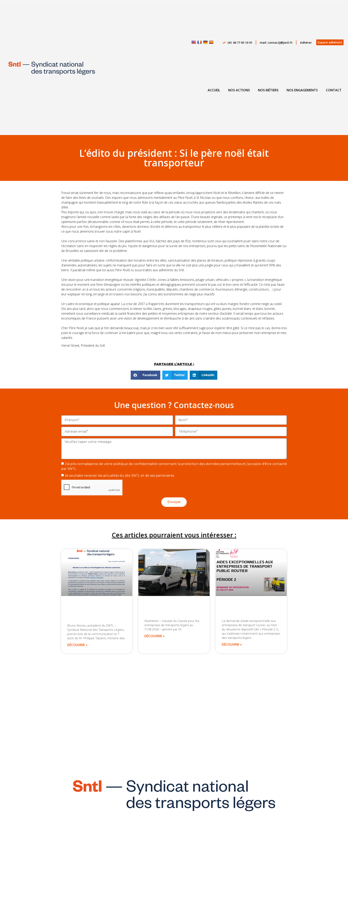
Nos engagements (302, 90)
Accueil (214, 90)
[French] (199, 42)
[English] (194, 42)
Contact (334, 90)
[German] (205, 42)
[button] (145, 375)
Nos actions (239, 90)
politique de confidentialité (135, 464)
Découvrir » (77, 645)
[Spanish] (211, 42)
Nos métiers (268, 90)
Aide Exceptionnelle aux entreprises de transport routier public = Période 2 (246, 609)
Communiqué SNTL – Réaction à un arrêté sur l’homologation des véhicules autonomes (96, 611)
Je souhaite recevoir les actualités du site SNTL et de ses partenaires (119, 475)
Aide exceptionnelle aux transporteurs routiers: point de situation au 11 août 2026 (172, 609)
